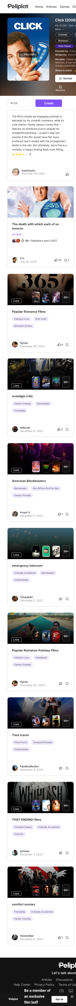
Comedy (62, 34)
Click (18, 234)
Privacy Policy (44, 984)
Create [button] (48, 103)
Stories (64, 6)
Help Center (22, 984)
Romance (63, 40)
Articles (51, 6)
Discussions (64, 979)
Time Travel (64, 46)
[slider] (20, 154)
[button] (69, 190)
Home (39, 6)
